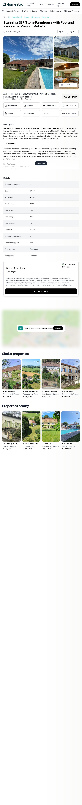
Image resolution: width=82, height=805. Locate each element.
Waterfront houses (30, 11)
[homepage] (4, 17)
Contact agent (41, 291)
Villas (45, 11)
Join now (75, 4)
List (9, 17)
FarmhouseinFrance (11, 394)
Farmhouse (45, 17)
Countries (50, 4)
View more (41, 163)
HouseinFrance (9, 446)
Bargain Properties (73, 11)
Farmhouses (56, 11)
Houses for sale (17, 17)
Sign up (58, 328)
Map (41, 4)
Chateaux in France (12, 11)
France (26, 17)
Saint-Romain (35, 17)
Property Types (60, 4)
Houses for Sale (31, 4)
